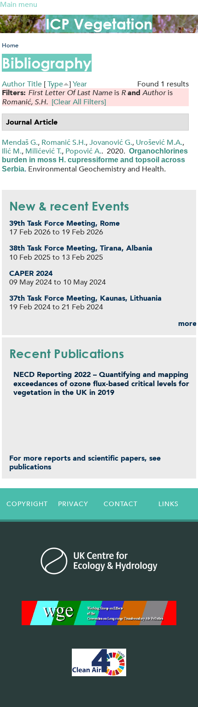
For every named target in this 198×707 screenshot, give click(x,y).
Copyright (27, 504)
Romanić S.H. (63, 142)
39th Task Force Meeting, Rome (64, 223)
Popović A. (83, 151)
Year (80, 84)
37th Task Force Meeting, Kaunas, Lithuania (85, 298)
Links (168, 504)
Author (13, 84)
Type (55, 84)
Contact (121, 504)
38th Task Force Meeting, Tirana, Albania (80, 248)
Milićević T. (43, 151)
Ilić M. (12, 151)
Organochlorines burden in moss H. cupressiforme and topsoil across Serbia (95, 159)
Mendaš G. (20, 142)
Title (34, 84)
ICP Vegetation (99, 24)
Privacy (73, 504)
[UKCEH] (99, 561)
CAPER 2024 (30, 273)
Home (10, 45)
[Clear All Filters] (79, 102)
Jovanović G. (110, 142)
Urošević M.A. (159, 142)
